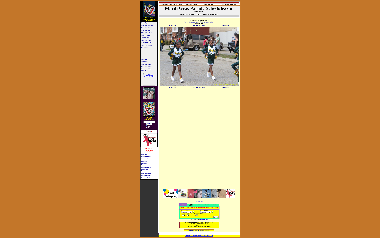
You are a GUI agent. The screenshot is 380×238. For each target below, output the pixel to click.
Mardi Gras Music (145, 177)
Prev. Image (172, 25)
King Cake (144, 59)
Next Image (225, 25)
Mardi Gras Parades (146, 173)
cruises (215, 204)
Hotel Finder (144, 47)
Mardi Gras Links (146, 69)
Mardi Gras (144, 154)
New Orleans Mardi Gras (144, 170)
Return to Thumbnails (199, 25)
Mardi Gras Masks (146, 175)
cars (199, 204)
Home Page (144, 23)
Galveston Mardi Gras (144, 164)
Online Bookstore (146, 42)
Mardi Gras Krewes (146, 32)
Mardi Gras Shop (146, 40)
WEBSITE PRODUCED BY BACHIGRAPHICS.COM (199, 236)
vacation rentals (191, 205)
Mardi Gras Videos (146, 67)
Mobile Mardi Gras (146, 167)
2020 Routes (144, 61)
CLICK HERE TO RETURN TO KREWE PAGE (199, 19)
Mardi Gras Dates (146, 64)
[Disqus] (199, 113)
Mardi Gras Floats (146, 159)
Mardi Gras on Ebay (146, 45)
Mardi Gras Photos (146, 28)
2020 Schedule (145, 37)
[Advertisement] (147, 53)
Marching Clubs (145, 35)
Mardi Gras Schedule (147, 25)
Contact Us (144, 70)
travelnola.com (204, 219)
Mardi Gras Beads (146, 156)
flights (207, 204)
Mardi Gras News (146, 30)
